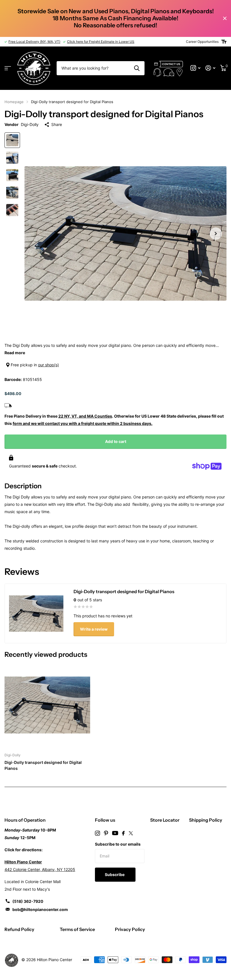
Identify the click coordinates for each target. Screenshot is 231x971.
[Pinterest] (106, 833)
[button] (216, 233)
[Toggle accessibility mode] (223, 41)
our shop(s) (48, 364)
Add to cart (115, 441)
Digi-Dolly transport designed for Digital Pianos (43, 765)
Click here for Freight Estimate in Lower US (100, 41)
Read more (15, 352)
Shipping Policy (205, 820)
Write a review (94, 629)
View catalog (8, 68)
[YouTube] (115, 833)
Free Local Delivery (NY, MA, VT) (34, 41)
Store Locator (164, 820)
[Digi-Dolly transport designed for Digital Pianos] (47, 705)
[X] (131, 833)
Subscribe (115, 874)
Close (225, 18)
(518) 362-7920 (27, 901)
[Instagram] (97, 833)
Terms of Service (77, 929)
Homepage (14, 101)
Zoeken (137, 68)
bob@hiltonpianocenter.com (40, 909)
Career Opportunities (202, 41)
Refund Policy (19, 929)
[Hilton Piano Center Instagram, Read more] (195, 68)
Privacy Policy (130, 929)
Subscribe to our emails (118, 844)
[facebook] (123, 833)
